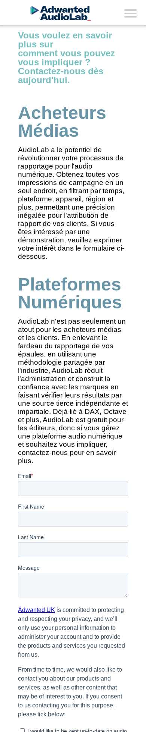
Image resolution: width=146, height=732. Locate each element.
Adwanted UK (36, 610)
